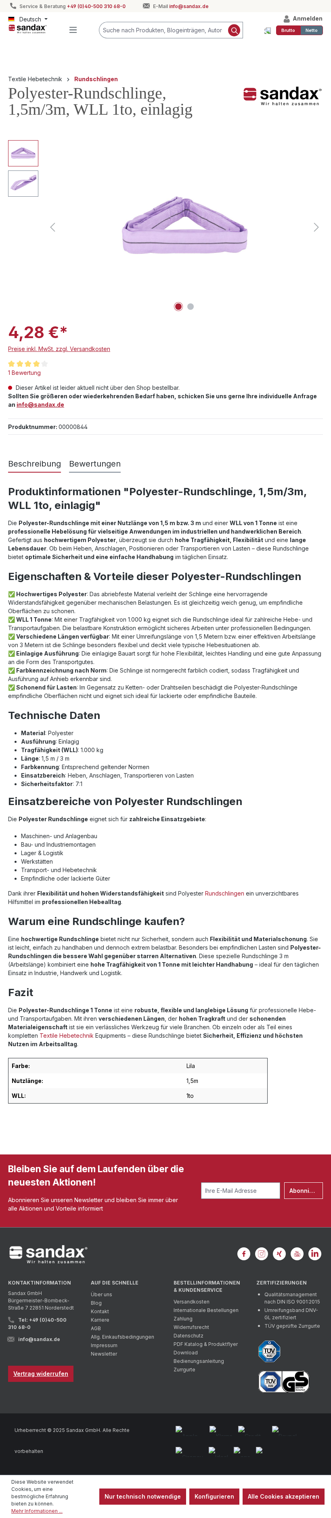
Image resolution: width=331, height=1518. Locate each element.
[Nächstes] (316, 227)
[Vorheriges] (52, 227)
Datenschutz (188, 1336)
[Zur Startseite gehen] (27, 28)
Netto (312, 30)
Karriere (100, 1320)
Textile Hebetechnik (67, 1035)
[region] (165, 227)
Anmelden (307, 18)
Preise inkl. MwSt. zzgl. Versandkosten (59, 348)
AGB (96, 1328)
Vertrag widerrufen (40, 1373)
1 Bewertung (24, 372)
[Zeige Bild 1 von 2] (178, 306)
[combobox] (162, 30)
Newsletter (104, 1354)
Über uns (101, 1294)
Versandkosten (191, 1302)
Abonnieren (306, 1190)
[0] (288, 30)
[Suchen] (234, 30)
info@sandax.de (189, 6)
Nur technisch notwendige (143, 1496)
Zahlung (183, 1319)
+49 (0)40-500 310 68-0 (96, 6)
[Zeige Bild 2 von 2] (190, 306)
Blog (96, 1303)
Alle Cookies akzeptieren (283, 1496)
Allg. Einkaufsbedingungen (122, 1337)
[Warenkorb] (267, 30)
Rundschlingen (224, 893)
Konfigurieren (214, 1496)
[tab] (34, 464)
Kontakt (100, 1311)
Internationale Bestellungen (206, 1310)
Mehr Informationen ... (37, 1511)
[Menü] (73, 30)
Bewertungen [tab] (95, 464)
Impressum (104, 1345)
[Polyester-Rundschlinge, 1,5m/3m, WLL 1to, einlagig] (184, 227)
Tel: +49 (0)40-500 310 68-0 (37, 1323)
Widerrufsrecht (191, 1327)
